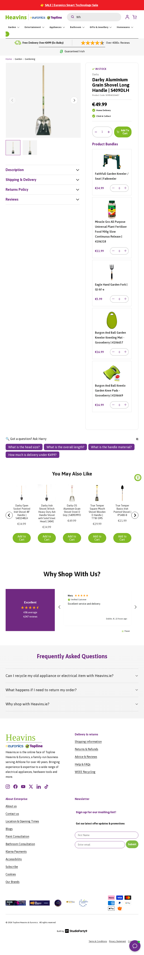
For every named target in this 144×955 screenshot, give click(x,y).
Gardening (30, 59)
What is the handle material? (111, 447)
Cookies (11, 874)
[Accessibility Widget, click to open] (137, 477)
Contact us (12, 813)
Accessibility (14, 859)
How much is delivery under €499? (32, 455)
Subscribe (12, 866)
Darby (95, 74)
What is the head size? (24, 447)
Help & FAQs (82, 764)
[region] (97, 607)
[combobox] (94, 17)
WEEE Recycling (85, 771)
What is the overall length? (65, 447)
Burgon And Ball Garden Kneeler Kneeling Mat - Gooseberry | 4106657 (110, 337)
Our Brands (12, 881)
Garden (18, 59)
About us (11, 806)
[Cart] (135, 17)
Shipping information (88, 741)
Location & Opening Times (22, 821)
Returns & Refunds (86, 749)
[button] (59, 607)
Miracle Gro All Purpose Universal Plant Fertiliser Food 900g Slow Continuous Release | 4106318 (111, 231)
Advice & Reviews (86, 756)
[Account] (127, 17)
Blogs (9, 828)
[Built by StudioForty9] (72, 932)
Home (9, 59)
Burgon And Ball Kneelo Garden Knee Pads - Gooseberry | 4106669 (110, 390)
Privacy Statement (117, 941)
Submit (132, 844)
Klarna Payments (16, 851)
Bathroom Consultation (20, 844)
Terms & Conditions (98, 941)
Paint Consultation (17, 836)
